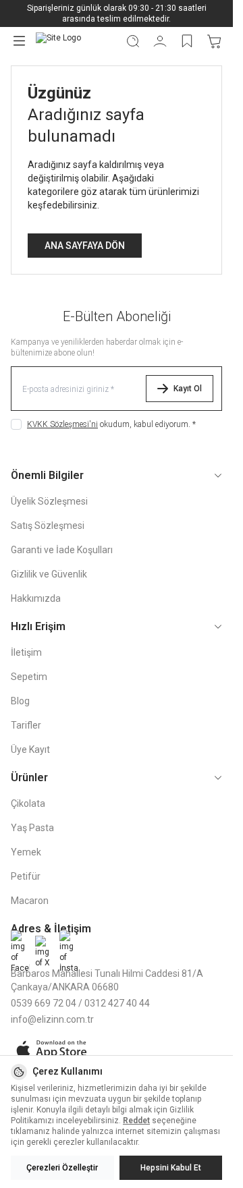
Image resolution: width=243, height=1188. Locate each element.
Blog (20, 701)
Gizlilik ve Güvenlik (49, 574)
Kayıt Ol (187, 388)
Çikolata (28, 803)
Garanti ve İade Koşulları (62, 549)
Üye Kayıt (30, 749)
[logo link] (75, 40)
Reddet (136, 1120)
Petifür (25, 876)
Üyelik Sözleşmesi (49, 501)
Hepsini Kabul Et (170, 1167)
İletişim (26, 652)
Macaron (30, 900)
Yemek (26, 852)
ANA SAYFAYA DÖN (85, 245)
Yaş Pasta (32, 827)
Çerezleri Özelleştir (62, 1167)
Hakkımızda (36, 598)
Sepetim (29, 676)
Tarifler (26, 725)
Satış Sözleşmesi (47, 525)
